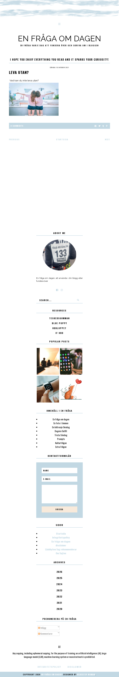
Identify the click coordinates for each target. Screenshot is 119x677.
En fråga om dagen (59, 38)
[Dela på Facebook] (95, 125)
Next (107, 139)
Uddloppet (59, 328)
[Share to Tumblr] (103, 125)
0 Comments (17, 125)
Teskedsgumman (59, 318)
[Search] (78, 300)
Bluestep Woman (86, 674)
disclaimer (61, 545)
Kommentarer (46, 633)
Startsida (62, 139)
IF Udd (59, 333)
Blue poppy (59, 323)
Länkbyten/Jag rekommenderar (61, 549)
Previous (14, 139)
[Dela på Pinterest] (106, 125)
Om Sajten (61, 553)
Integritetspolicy (61, 537)
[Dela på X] (99, 125)
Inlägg (43, 627)
